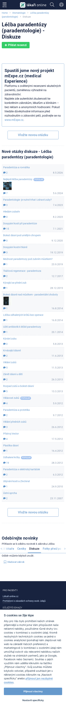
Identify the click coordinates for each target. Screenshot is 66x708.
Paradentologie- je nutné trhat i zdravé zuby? (27, 199)
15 (7, 228)
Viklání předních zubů (14, 421)
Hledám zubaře (11, 211)
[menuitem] (22, 549)
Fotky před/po (52, 548)
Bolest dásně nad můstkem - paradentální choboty (30, 294)
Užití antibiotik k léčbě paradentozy (22, 326)
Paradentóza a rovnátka (16, 167)
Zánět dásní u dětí (13, 374)
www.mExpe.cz (14, 120)
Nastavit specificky (33, 700)
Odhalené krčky (11, 457)
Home (5, 12)
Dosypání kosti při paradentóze (20, 223)
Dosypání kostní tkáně (15, 247)
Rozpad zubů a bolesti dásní (18, 386)
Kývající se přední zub (14, 282)
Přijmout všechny (33, 691)
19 (7, 462)
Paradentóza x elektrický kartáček (21, 469)
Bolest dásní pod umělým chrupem (22, 235)
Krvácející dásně (12, 350)
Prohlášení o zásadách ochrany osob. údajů (24, 601)
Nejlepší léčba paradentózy (17, 179)
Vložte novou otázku (33, 135)
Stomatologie (19, 12)
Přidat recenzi (17, 45)
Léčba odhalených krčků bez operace (23, 314)
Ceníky (21, 548)
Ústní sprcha (10, 493)
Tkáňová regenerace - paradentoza (22, 270)
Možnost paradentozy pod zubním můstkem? (28, 259)
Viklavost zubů (11, 397)
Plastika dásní (10, 445)
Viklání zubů (9, 362)
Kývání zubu (10, 338)
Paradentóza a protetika (16, 409)
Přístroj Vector (11, 433)
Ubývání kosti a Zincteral (16, 481)
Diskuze (34, 548)
